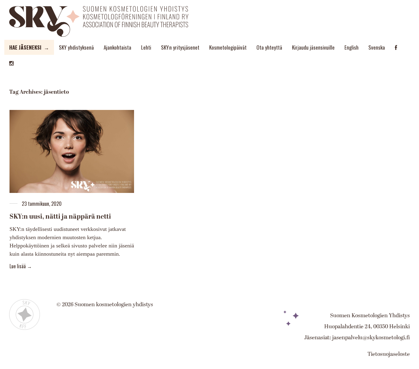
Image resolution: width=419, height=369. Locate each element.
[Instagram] (11, 63)
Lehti (146, 47)
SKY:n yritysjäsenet (180, 47)
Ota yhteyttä (269, 47)
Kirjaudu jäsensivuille (313, 47)
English (351, 47)
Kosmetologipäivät (228, 47)
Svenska (376, 47)
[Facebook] (396, 47)
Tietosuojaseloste (388, 354)
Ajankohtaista (117, 47)
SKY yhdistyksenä (76, 47)
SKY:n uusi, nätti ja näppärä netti (60, 217)
